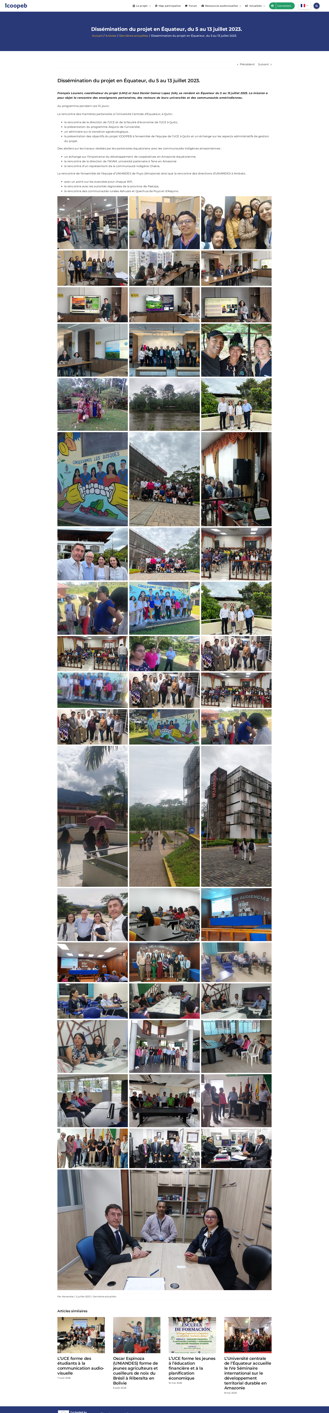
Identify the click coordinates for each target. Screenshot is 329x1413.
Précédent (247, 64)
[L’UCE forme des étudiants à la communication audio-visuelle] (81, 1318)
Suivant (263, 64)
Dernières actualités (104, 1296)
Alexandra (68, 1296)
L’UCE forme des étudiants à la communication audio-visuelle (80, 1366)
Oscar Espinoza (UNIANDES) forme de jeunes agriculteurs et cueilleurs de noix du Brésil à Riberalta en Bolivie (135, 1371)
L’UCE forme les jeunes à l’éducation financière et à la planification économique (192, 1368)
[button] (317, 6)
